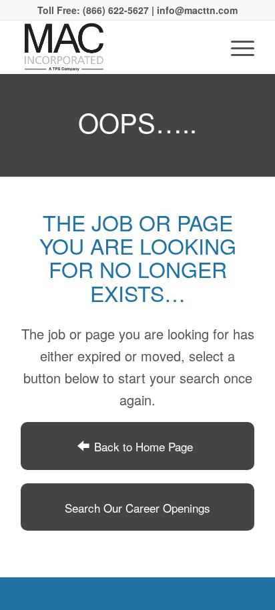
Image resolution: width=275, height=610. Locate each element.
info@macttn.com (196, 10)
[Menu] (236, 47)
